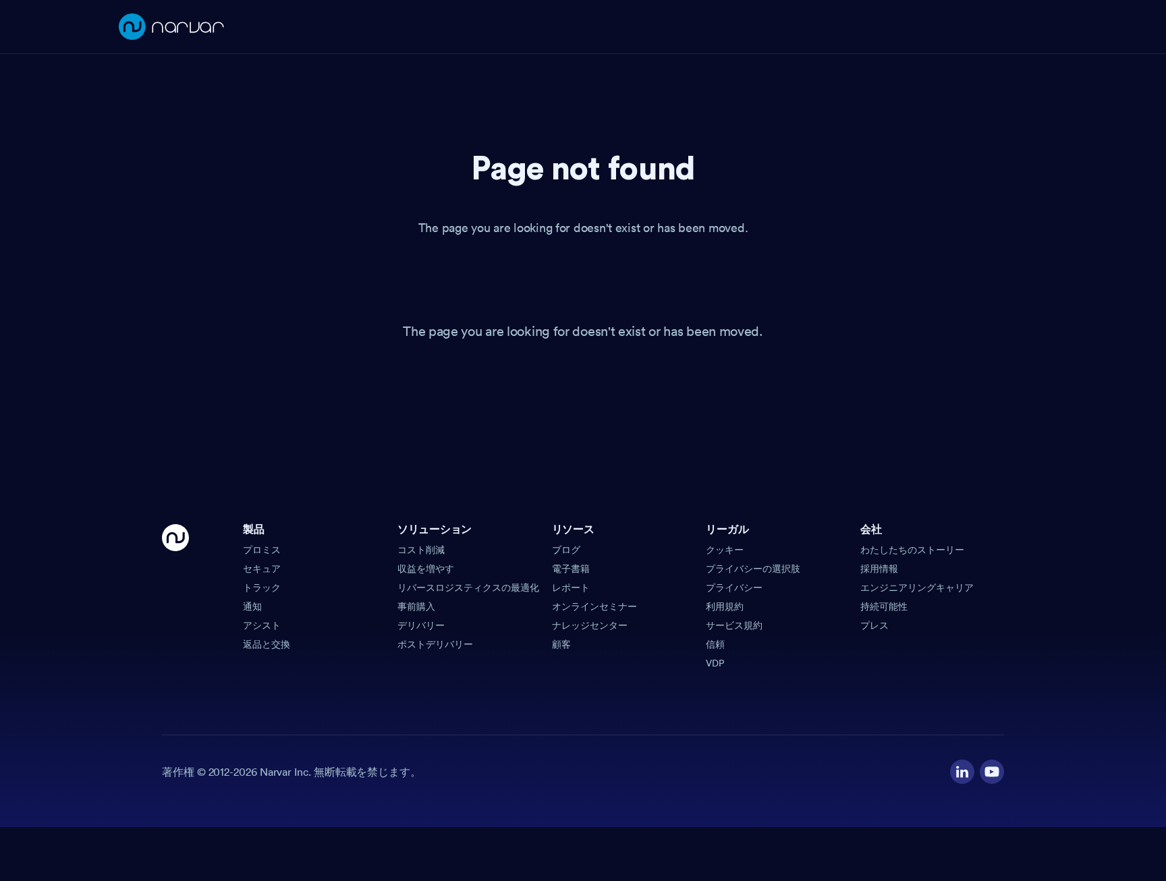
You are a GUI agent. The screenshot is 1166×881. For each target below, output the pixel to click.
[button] (315, 533)
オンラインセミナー (594, 606)
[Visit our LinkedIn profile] (962, 772)
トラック (262, 587)
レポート (571, 587)
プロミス (262, 550)
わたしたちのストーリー (912, 550)
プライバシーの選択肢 (753, 569)
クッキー (725, 550)
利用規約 (725, 606)
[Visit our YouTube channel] (992, 772)
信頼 (715, 644)
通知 (252, 606)
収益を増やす (425, 569)
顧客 (561, 644)
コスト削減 (421, 550)
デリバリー (421, 625)
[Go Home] (175, 597)
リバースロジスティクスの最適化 (468, 587)
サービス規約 (734, 625)
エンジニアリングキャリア (917, 587)
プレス (874, 625)
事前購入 (416, 606)
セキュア (262, 569)
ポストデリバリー (435, 644)
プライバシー (734, 587)
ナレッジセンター (590, 625)
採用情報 (879, 569)
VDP (715, 663)
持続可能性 (884, 606)
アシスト (262, 625)
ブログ (566, 550)
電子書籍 (571, 569)
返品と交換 (266, 644)
